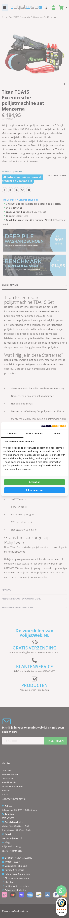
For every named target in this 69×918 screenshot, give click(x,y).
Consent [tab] (12, 433)
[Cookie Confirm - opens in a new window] (53, 426)
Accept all (34, 482)
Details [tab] (57, 433)
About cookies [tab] (34, 433)
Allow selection (34, 490)
